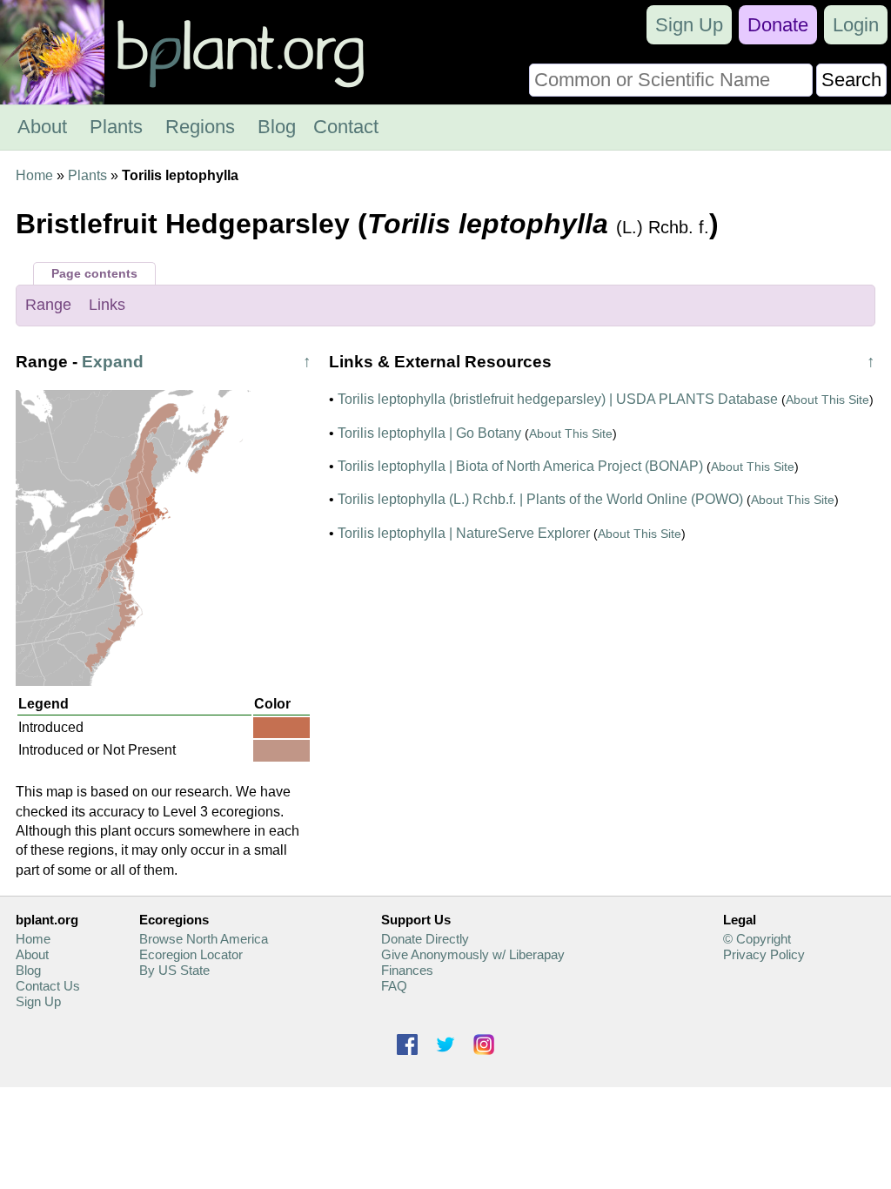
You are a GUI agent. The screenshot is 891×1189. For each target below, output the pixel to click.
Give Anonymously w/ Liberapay (473, 954)
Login (856, 25)
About (42, 127)
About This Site (827, 399)
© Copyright (757, 938)
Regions (200, 127)
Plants (116, 127)
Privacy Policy (764, 954)
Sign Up (689, 25)
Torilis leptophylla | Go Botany (429, 433)
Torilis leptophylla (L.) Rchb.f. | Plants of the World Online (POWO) (540, 499)
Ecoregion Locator (191, 954)
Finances (407, 970)
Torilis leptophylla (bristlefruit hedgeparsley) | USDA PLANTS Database (558, 399)
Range (48, 304)
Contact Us (48, 985)
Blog (277, 127)
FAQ (394, 985)
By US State (174, 970)
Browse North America (203, 938)
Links (107, 304)
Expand (113, 362)
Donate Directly (425, 938)
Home (34, 175)
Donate (777, 25)
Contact (346, 127)
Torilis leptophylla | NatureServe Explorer (464, 533)
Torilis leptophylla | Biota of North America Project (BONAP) (520, 466)
